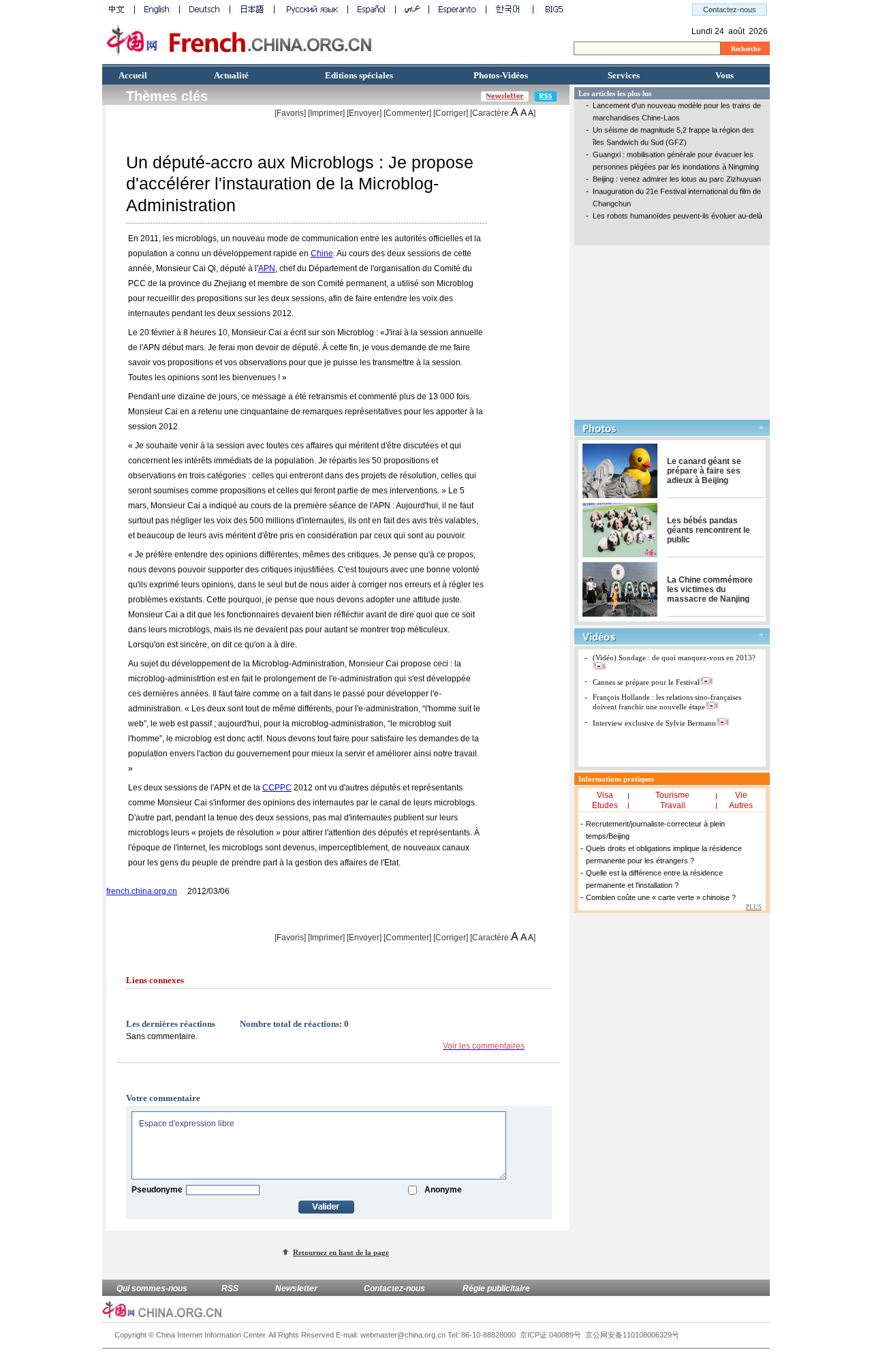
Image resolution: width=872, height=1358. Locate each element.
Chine (322, 253)
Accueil (133, 75)
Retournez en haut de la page (341, 1252)
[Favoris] (290, 113)
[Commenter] (407, 113)
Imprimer (326, 113)
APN (266, 268)
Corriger (450, 113)
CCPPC (277, 787)
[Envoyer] (364, 113)
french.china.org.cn (141, 891)
